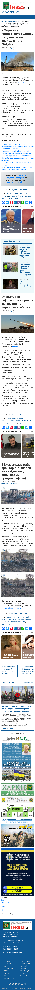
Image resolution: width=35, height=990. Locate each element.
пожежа (4, 196)
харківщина (23, 423)
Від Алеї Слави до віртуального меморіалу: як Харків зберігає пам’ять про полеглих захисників (17, 146)
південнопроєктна (20, 193)
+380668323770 (12, 949)
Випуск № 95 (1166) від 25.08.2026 (17, 781)
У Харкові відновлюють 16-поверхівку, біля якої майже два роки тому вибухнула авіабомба (17, 158)
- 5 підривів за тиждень (16, 607)
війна (8, 418)
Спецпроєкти (9, 978)
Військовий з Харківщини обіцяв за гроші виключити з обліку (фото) (25, 270)
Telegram (10, 178)
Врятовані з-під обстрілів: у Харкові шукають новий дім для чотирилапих (16, 715)
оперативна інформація (21, 420)
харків (15, 198)
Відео (6, 976)
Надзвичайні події (12, 21)
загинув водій (12, 617)
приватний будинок (18, 196)
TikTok (19, 182)
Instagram (19, 178)
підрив (11, 619)
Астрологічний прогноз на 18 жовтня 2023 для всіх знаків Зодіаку (8, 671)
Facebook (23, 175)
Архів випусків (28, 682)
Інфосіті (20, 82)
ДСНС (8, 193)
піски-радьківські (23, 619)
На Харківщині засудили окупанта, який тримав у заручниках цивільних (25, 253)
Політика (7, 964)
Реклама (23, 973)
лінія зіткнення (19, 418)
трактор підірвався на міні (13, 622)
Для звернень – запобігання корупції (25, 963)
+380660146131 (12, 934)
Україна (7, 961)
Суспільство (16, 414)
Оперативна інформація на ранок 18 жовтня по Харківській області (27, 671)
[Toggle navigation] (17, 16)
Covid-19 (7, 966)
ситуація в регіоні (9, 423)
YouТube (9, 182)
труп (10, 198)
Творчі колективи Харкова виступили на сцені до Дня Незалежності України (17, 724)
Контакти (23, 976)
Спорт (6, 971)
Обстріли (5, 420)
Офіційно (7, 973)
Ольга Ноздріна (11, 49)
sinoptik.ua (22, 914)
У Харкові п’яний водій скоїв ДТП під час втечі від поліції (25, 286)
